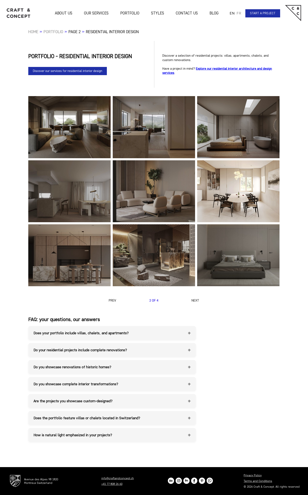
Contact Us (187, 13)
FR (239, 13)
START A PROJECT (263, 13)
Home (33, 32)
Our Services (96, 13)
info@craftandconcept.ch (117, 478)
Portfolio (129, 13)
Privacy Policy (253, 475)
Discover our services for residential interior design (67, 71)
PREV (112, 300)
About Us (63, 13)
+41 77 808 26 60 (111, 484)
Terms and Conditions (258, 481)
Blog (214, 13)
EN (232, 13)
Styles (157, 13)
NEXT (195, 300)
